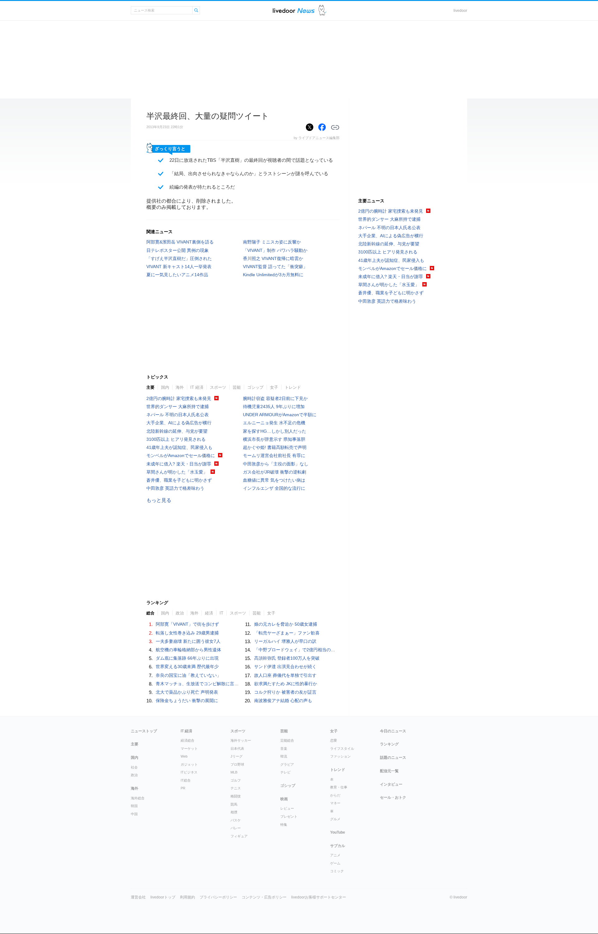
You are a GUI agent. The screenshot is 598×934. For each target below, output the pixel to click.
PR (183, 788)
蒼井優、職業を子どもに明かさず (179, 480)
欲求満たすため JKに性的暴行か (285, 683)
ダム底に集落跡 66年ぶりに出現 (187, 658)
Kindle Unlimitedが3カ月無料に (273, 274)
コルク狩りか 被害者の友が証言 (285, 692)
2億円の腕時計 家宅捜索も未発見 (178, 398)
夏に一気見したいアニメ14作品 (177, 274)
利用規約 (187, 897)
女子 (274, 387)
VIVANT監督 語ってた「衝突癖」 (275, 266)
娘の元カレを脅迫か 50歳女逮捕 (285, 624)
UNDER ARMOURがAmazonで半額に (279, 414)
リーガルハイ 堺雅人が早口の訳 (285, 641)
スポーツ (218, 387)
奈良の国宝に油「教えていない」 (188, 675)
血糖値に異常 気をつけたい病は (274, 480)
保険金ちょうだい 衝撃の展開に (187, 700)
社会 (134, 767)
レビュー (287, 808)
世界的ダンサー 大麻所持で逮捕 (177, 406)
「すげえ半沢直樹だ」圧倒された (179, 258)
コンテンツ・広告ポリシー (264, 897)
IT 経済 (196, 387)
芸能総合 (287, 740)
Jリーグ (236, 756)
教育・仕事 (338, 787)
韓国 (134, 806)
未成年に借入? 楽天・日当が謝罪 (178, 463)
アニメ (335, 855)
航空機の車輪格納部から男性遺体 (188, 649)
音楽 (283, 748)
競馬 (233, 804)
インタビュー (391, 784)
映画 (284, 799)
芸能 (237, 387)
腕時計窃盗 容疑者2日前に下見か (275, 398)
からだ (335, 795)
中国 (134, 814)
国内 (165, 387)
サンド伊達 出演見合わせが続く (285, 666)
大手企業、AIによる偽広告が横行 (178, 422)
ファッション (340, 756)
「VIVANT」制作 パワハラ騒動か (275, 250)
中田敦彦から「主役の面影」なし (275, 463)
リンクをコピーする (335, 127)
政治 (134, 775)
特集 (283, 824)
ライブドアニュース (294, 10)
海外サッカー (240, 740)
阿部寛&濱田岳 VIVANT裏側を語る (180, 241)
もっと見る (158, 500)
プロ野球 (237, 764)
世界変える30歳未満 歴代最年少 (187, 666)
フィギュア (239, 836)
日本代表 (237, 748)
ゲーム (335, 863)
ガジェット (189, 764)
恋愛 (333, 740)
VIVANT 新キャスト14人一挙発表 (178, 266)
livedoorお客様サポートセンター (318, 897)
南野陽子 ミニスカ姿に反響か (272, 241)
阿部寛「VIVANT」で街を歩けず (187, 624)
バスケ (235, 820)
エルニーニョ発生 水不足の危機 (274, 422)
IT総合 (186, 780)
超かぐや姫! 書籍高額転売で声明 (274, 447)
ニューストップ (144, 731)
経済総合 (187, 740)
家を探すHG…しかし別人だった (274, 431)
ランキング (389, 744)
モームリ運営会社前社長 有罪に (274, 455)
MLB (233, 772)
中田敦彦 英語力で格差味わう (175, 488)
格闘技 (235, 796)
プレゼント (288, 816)
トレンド (293, 387)
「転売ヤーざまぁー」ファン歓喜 (287, 632)
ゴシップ (255, 387)
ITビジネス (189, 772)
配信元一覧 (389, 771)
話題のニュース (393, 757)
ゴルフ (235, 780)
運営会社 (138, 897)
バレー (235, 828)
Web (184, 756)
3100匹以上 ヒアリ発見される (176, 439)
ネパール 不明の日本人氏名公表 (177, 414)
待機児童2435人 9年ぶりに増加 (274, 406)
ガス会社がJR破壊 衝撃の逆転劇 (274, 471)
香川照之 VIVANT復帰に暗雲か (273, 258)
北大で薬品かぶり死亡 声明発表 (187, 692)
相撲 (233, 812)
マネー (335, 803)
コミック (337, 871)
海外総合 (138, 798)
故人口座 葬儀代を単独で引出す (285, 675)
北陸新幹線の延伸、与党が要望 (176, 431)
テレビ (285, 772)
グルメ (335, 819)
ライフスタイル (342, 748)
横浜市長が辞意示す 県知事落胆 (274, 439)
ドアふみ (322, 10)
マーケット (189, 748)
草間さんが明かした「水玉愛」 (176, 471)
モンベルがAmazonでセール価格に (180, 455)
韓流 (283, 756)
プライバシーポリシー (218, 897)
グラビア (287, 764)
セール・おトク (393, 797)
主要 (150, 387)
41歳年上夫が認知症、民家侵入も (179, 447)
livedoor (460, 10)
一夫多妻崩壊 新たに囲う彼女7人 (188, 641)
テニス (235, 788)
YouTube (337, 832)
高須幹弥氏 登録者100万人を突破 (287, 658)
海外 (180, 387)
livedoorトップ (162, 897)
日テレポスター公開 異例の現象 (177, 250)
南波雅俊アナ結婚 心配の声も (283, 700)
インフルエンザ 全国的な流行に (274, 488)
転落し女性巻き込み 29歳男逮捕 (187, 632)
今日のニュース (393, 731)
